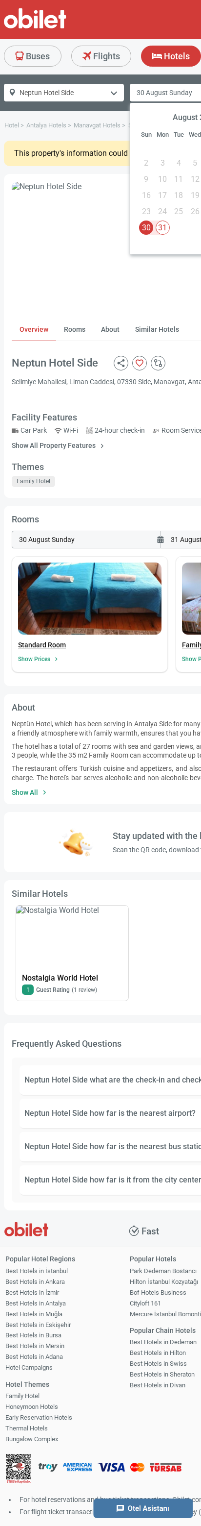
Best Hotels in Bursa (33, 1335)
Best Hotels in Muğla (33, 1314)
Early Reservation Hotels (38, 1417)
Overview (34, 329)
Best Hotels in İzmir (32, 1292)
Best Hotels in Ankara (35, 1281)
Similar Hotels (157, 329)
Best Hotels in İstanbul (36, 1271)
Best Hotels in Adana (34, 1356)
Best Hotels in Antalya (35, 1303)
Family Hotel (22, 1396)
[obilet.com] (58, 27)
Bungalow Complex (31, 1439)
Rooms (74, 329)
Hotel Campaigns (29, 1367)
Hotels (176, 56)
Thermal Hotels (26, 1428)
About (110, 329)
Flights (105, 56)
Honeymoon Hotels (31, 1406)
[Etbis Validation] (18, 1470)
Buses (37, 56)
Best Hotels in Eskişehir (38, 1325)
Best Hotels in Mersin (34, 1346)
